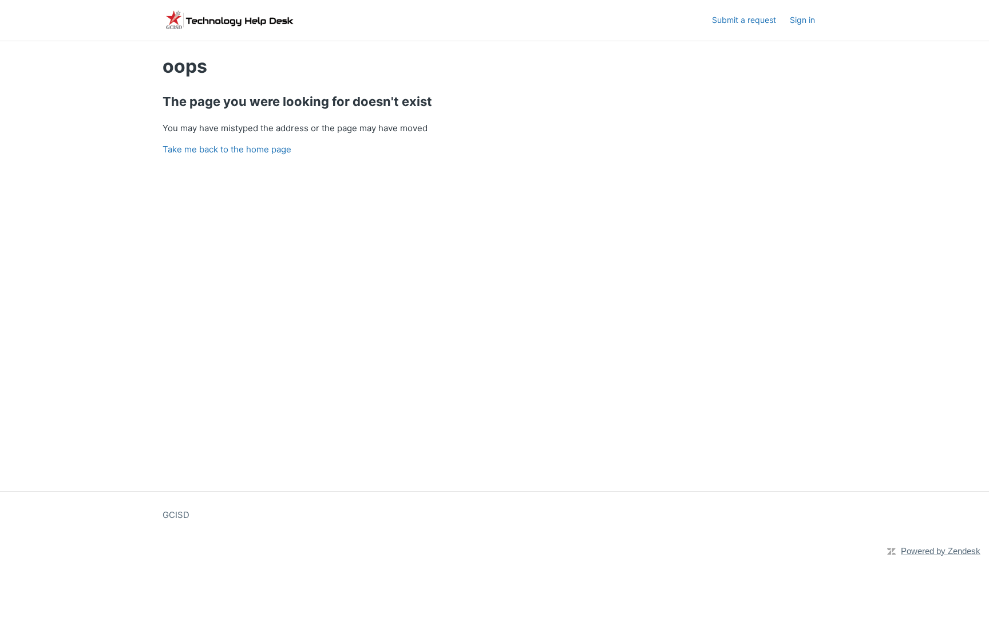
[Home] (332, 20)
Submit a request (744, 20)
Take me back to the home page (227, 149)
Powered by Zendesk (940, 551)
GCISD (176, 514)
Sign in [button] (802, 20)
